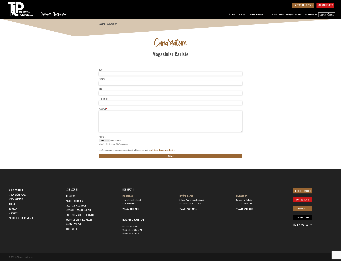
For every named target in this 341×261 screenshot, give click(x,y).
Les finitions (272, 14)
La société (299, 14)
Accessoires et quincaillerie (78, 210)
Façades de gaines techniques (79, 219)
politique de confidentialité (162, 150)
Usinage (12, 204)
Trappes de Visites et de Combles (80, 215)
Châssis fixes (71, 229)
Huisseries (70, 196)
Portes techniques (74, 201)
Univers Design (327, 15)
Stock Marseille (16, 190)
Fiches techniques (286, 14)
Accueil (102, 24)
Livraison (13, 208)
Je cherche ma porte (303, 190)
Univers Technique (256, 14)
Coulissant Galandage (76, 205)
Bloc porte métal (73, 224)
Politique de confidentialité (21, 218)
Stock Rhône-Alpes (17, 194)
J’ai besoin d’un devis (303, 5)
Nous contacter (325, 5)
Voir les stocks (238, 14)
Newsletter (302, 208)
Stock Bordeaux (16, 199)
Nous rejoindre (311, 14)
